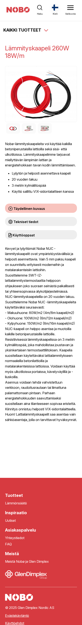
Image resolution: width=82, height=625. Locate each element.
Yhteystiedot (14, 538)
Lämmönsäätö (16, 503)
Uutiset (10, 521)
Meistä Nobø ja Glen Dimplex (27, 562)
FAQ (8, 544)
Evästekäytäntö (17, 616)
